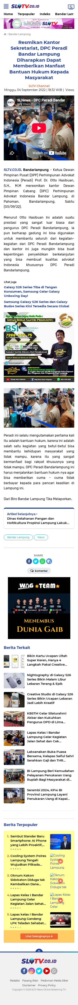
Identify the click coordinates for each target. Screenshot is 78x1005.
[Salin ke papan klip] (49, 561)
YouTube (49, 976)
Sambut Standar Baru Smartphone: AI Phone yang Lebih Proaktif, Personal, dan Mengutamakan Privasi (28, 840)
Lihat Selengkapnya (38, 936)
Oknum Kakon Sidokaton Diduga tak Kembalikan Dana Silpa (27, 879)
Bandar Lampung (18, 537)
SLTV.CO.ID (12, 170)
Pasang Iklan (30, 980)
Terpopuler (26, 14)
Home (8, 14)
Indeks (45, 14)
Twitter (41, 976)
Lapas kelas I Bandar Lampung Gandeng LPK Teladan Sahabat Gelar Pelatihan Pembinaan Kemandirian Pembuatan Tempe (27, 918)
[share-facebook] (29, 561)
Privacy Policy (47, 985)
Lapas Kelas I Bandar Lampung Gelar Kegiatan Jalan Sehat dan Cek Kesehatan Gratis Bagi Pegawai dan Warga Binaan (26, 899)
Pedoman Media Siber (54, 980)
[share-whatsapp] (42, 561)
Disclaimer (29, 985)
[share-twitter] (36, 561)
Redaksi (15, 980)
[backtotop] (39, 952)
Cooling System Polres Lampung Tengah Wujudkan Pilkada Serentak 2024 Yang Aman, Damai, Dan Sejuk (28, 860)
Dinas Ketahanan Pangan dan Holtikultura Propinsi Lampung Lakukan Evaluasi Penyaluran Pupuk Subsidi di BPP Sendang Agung (39, 521)
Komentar (41, 570)
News (41, 537)
